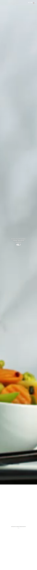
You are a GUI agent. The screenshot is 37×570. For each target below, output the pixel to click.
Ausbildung (18, 2)
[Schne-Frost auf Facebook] (29, 2)
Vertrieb (13, 3)
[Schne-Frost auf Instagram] (30, 2)
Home (2, 2)
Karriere (13, 2)
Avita (22, 2)
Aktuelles (2, 3)
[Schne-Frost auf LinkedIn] (31, 2)
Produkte (5, 2)
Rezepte (9, 2)
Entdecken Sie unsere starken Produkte (18, 526)
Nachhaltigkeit (8, 3)
